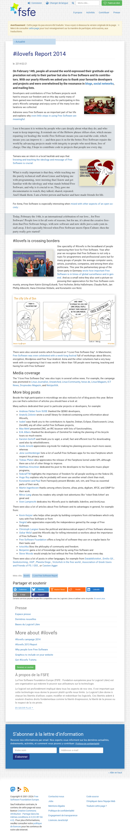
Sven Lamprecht (27, 501)
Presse (116, 12)
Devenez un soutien (25, 667)
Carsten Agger (50, 565)
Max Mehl (24, 428)
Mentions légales (56, 806)
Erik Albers (25, 432)
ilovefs (27, 575)
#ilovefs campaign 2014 (27, 639)
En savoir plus (23, 707)
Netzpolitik (52, 385)
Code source (92, 796)
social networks (104, 83)
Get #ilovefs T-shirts (25, 659)
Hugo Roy (24, 477)
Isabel (22, 421)
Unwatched (55, 381)
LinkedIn (96, 589)
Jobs (50, 801)
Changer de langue (58, 3)
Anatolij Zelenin (27, 414)
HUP (31, 562)
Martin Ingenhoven (29, 487)
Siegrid (22, 522)
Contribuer (104, 12)
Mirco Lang (25, 494)
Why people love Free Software (31, 649)
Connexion (36, 3)
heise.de (85, 381)
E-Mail (22, 595)
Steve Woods (26, 553)
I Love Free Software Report (44, 575)
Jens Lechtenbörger (29, 453)
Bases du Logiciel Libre (27, 624)
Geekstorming (20, 562)
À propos (77, 12)
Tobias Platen (26, 460)
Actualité (20, 41)
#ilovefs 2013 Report (26, 644)
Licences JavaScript (58, 820)
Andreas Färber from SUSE (33, 411)
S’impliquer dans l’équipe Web (100, 801)
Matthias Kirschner (29, 467)
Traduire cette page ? (96, 806)
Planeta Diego (43, 562)
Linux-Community (71, 381)
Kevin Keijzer (26, 515)
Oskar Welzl (25, 532)
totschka (24, 546)
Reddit (77, 589)
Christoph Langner (29, 529)
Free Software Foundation (32, 539)
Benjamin (24, 550)
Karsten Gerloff (27, 439)
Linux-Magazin (98, 381)
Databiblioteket (93, 558)
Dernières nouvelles (25, 619)
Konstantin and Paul (29, 480)
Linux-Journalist (39, 381)
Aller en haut (116, 772)
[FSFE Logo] (23, 9)
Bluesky (41, 589)
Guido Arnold (26, 446)
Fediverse (23, 589)
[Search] (73, 3)
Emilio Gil (108, 558)
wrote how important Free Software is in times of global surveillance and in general (85, 274)
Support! (41, 595)
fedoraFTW (25, 473)
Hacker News (59, 589)
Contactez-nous (56, 796)
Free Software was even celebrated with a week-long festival (45, 355)
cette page (34, 28)
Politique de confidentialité (61, 810)
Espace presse (23, 614)
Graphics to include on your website (34, 654)
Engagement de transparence (62, 815)
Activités (90, 12)
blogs (88, 83)
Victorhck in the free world (66, 562)
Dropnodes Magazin (30, 385)
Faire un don (113, 3)
